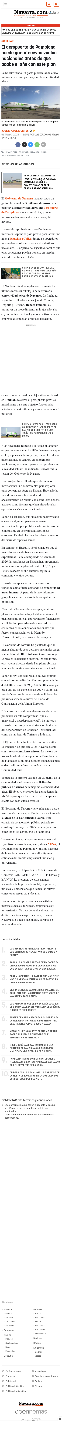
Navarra (8, 1309)
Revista (37, 1343)
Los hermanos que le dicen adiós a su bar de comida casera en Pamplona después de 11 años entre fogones (35, 1007)
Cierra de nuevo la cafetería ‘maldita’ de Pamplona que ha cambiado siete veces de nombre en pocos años (34, 993)
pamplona (11, 152)
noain (44, 152)
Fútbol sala (40, 1329)
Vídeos (38, 1356)
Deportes (37, 1309)
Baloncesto (40, 1317)
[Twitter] (31, 130)
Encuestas (10, 1351)
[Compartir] (18, 144)
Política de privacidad (16, 1391)
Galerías (38, 1352)
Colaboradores (11, 1343)
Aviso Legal (40, 1371)
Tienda (38, 1386)
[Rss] (34, 130)
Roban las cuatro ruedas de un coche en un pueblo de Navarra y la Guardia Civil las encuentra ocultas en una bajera (34, 965)
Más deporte (40, 1333)
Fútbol (38, 1313)
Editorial (9, 1339)
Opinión (7, 1335)
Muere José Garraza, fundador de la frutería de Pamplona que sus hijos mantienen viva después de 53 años (31, 1048)
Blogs (7, 1347)
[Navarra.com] (31, 12)
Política (8, 1313)
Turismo (39, 1381)
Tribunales (10, 1321)
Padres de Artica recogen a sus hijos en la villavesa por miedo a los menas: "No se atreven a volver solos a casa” (34, 1020)
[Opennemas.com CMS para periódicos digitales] (31, 1415)
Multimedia (38, 1348)
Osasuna (8, 1356)
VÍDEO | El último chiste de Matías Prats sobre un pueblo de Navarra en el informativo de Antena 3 (33, 1034)
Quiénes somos (13, 1371)
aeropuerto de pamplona (15, 155)
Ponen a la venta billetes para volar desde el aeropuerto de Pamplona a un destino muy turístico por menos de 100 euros (39, 430)
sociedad (24, 152)
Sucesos (9, 1317)
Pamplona (9, 1330)
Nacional (37, 1338)
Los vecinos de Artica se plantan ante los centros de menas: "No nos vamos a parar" (33, 952)
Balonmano (40, 1325)
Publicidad (11, 1381)
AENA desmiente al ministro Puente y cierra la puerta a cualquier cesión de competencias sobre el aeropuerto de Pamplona (40, 182)
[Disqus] (30, 1166)
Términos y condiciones (37, 1100)
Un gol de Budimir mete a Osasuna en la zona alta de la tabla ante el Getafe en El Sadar (29, 31)
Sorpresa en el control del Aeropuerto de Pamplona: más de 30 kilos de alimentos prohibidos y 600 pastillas (39, 272)
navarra (34, 152)
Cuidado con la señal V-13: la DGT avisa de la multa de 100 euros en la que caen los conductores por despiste (34, 1075)
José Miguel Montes (15, 130)
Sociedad (9, 1325)
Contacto (10, 1376)
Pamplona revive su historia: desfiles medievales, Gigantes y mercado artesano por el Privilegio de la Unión (35, 1062)
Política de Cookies (15, 1386)
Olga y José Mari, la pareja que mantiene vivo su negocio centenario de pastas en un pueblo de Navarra (34, 979)
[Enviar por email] (43, 144)
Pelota (38, 1321)
